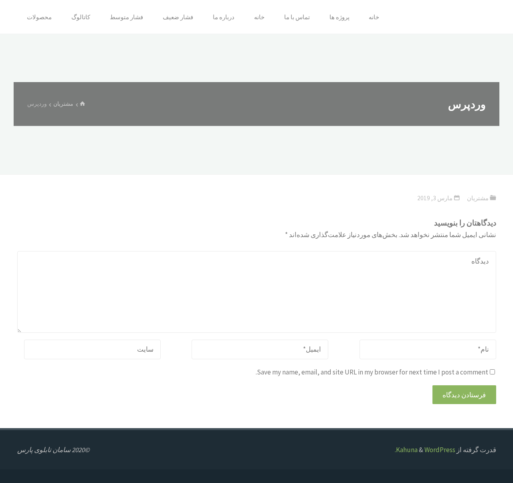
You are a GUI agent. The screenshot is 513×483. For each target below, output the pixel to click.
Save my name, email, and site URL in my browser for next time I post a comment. (372, 372)
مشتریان (63, 104)
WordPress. (425, 449)
